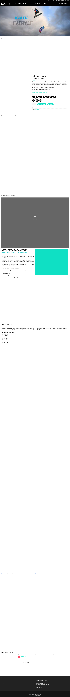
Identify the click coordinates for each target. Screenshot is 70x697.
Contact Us (39, 3)
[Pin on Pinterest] (39, 113)
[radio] (33, 97)
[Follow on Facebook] (49, 0)
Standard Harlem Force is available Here (39, 92)
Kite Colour (34, 98)
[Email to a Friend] (37, 113)
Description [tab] (3, 195)
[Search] (12, 3)
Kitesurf (19, 3)
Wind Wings (25, 3)
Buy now (50, 104)
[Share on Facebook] (33, 113)
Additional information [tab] (10, 195)
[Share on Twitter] (35, 113)
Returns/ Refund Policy (5, 681)
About (34, 3)
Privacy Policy (3, 683)
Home (14, 3)
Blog (44, 3)
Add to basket (41, 104)
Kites (38, 74)
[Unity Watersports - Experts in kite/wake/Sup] (5, 4)
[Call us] (51, 0)
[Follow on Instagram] (50, 0)
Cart (1, 687)
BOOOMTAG (51, 532)
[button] (60, 0)
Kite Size (33, 94)
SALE (31, 3)
